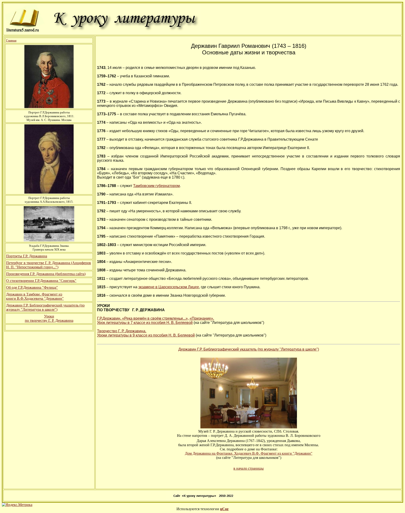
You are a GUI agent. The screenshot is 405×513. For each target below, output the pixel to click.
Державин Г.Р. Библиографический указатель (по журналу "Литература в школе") (45, 307)
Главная (11, 40)
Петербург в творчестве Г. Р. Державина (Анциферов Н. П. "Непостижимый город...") (48, 265)
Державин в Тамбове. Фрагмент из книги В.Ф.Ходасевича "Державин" (35, 296)
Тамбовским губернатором (156, 186)
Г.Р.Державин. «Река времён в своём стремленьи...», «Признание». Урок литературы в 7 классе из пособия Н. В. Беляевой (155, 320)
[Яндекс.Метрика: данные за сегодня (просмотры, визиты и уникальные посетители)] (17, 505)
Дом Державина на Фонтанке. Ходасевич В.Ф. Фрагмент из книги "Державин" (248, 453)
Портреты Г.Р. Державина (26, 256)
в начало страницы (248, 468)
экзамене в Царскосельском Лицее (168, 287)
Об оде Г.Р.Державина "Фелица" (32, 287)
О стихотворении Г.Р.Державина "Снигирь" (41, 281)
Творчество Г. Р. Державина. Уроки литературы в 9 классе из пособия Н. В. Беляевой (146, 333)
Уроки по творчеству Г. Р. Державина (49, 318)
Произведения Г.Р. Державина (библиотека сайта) (46, 274)
